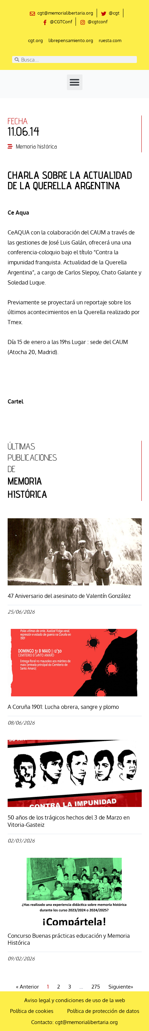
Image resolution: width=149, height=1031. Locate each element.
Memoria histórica (36, 146)
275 (95, 986)
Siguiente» (120, 986)
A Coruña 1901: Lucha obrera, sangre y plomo (63, 706)
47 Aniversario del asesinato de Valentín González (69, 595)
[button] (74, 82)
